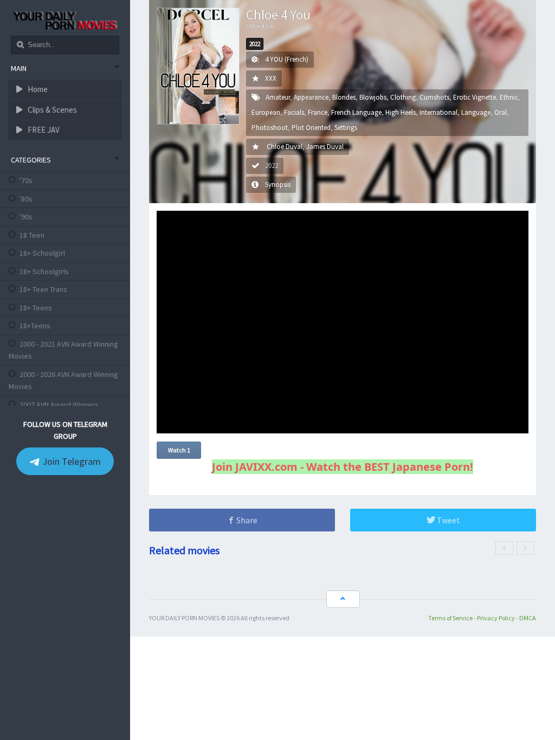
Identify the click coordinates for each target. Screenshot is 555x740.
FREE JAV (43, 130)
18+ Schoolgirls (44, 271)
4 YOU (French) (286, 59)
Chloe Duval (284, 146)
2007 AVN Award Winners (59, 405)
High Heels (400, 112)
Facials (294, 112)
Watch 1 (179, 450)
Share (246, 520)
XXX (270, 78)
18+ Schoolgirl (42, 253)
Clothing (403, 97)
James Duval (325, 146)
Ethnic (509, 97)
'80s (26, 199)
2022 (254, 44)
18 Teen (32, 235)
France (317, 112)
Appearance (311, 97)
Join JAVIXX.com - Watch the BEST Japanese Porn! (342, 466)
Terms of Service (450, 618)
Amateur (278, 97)
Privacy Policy (496, 618)
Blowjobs (372, 97)
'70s (26, 180)
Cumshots (434, 97)
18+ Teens (36, 308)
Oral (500, 112)
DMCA (527, 618)
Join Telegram (70, 461)
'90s (26, 217)
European (265, 112)
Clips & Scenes (51, 110)
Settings (345, 127)
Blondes (344, 97)
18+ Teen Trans (43, 289)
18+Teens (35, 325)
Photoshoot (269, 127)
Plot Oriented (311, 127)
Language (476, 112)
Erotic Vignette (474, 97)
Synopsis (278, 184)
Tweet (447, 520)
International (438, 112)
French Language (356, 112)
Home (37, 89)
